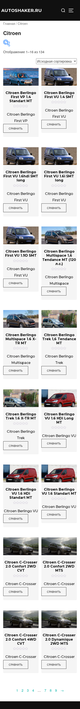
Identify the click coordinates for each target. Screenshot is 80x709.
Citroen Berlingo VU (59, 436)
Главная (9, 23)
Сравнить (16, 128)
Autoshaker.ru (21, 10)
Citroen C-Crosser (20, 584)
